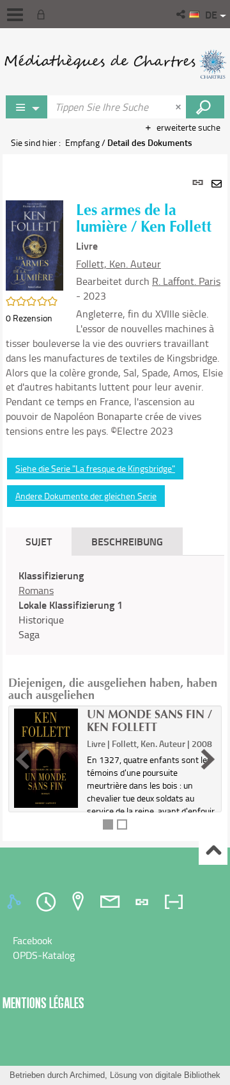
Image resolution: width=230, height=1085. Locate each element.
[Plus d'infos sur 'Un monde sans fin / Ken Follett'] (46, 758)
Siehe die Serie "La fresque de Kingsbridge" (95, 468)
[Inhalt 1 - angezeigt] (108, 824)
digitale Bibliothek (187, 1075)
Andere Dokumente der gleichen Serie (86, 496)
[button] (181, 14)
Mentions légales (43, 1002)
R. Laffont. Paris (186, 281)
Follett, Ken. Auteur (118, 264)
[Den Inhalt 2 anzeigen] (122, 824)
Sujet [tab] (39, 541)
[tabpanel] (115, 497)
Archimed (87, 1075)
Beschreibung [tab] (127, 541)
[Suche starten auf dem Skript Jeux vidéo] (205, 106)
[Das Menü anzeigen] (15, 15)
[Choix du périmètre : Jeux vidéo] (27, 106)
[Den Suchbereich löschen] (179, 106)
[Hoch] (213, 851)
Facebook (32, 940)
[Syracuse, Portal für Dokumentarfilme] (115, 64)
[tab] (16, 901)
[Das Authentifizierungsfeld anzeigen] (43, 14)
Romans (36, 590)
